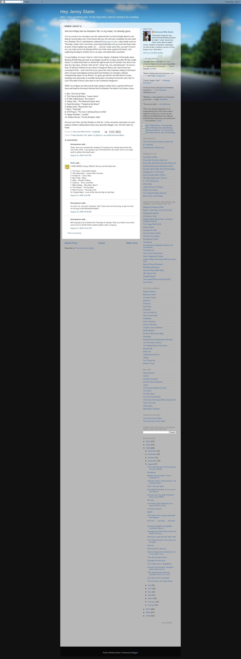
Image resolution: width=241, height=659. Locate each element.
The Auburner (148, 250)
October (151, 458)
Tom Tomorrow (149, 360)
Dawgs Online (148, 227)
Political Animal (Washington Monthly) (158, 340)
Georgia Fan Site (150, 230)
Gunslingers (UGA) (150, 239)
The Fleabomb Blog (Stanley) (154, 193)
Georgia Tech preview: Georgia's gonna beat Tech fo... (160, 568)
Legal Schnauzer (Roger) (153, 187)
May (150, 592)
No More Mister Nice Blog (153, 334)
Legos (145, 385)
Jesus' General (149, 321)
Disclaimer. (151, 472)
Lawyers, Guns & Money (153, 327)
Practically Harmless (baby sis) (155, 160)
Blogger (135, 653)
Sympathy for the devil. (156, 561)
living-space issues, (110, 42)
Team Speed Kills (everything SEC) (157, 279)
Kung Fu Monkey (150, 324)
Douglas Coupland (150, 379)
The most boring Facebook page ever (158, 142)
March (150, 598)
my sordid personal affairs (113, 135)
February (152, 602)
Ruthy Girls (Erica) (150, 190)
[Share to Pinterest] (119, 132)
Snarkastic (164, 99)
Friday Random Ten (79, 135)
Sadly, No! (147, 352)
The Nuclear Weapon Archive (154, 388)
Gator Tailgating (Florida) (153, 256)
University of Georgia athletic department (159, 400)
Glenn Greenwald (150, 315)
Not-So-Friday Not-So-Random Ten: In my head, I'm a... (161, 553)
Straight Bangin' (149, 276)
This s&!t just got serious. (157, 557)
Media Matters (149, 331)
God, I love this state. (155, 486)
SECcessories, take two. (157, 549)
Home (101, 243)
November (152, 454)
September (152, 461)
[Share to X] (115, 132)
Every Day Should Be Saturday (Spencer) (159, 163)
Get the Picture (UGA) (152, 233)
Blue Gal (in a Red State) (153, 196)
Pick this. (150, 500)
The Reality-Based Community (155, 346)
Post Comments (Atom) (85, 248)
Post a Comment (74, 233)
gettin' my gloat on (95, 135)
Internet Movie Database (153, 382)
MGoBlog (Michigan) (151, 267)
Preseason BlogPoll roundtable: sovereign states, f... (159, 527)
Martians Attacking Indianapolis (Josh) (158, 166)
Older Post (131, 243)
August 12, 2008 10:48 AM (81, 212)
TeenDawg (147, 242)
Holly (121, 88)
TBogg (145, 358)
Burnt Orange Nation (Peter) (154, 175)
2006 (148, 612)
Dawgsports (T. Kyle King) (153, 172)
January (151, 605)
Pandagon (147, 337)
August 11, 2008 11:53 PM (80, 155)
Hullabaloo (147, 318)
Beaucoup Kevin (149, 295)
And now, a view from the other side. (161, 537)
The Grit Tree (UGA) (151, 236)
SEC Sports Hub (149, 273)
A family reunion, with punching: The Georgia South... (161, 482)
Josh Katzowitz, (161, 90)
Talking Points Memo (151, 355)
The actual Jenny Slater (152, 418)
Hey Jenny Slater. (78, 11)
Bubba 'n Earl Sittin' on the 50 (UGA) (157, 210)
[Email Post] (105, 132)
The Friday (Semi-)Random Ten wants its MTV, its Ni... (160, 505)
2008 (148, 448)
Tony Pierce (148, 282)
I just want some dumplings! (158, 578)
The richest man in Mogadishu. (159, 564)
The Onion (147, 391)
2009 (148, 445)
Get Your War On (150, 312)
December (152, 451)
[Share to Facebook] (117, 132)
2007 (148, 609)
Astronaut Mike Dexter (163, 32)
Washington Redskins (151, 409)
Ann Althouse (165, 104)
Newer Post (71, 243)
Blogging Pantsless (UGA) (153, 207)
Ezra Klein (147, 307)
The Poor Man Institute (152, 343)
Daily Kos (146, 301)
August (151, 464)
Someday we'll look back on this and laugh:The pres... (161, 532)
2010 (148, 441)
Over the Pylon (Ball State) (153, 270)
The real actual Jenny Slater (154, 421)
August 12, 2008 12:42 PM (81, 228)
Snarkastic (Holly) (150, 157)
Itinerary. (150, 545)
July (150, 585)
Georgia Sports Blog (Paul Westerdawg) (159, 169)
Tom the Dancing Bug (151, 397)
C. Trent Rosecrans (151, 181)
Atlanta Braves (149, 373)
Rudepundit (147, 349)
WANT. (150, 512)
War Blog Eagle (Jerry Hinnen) (155, 178)
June (150, 588)
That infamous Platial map (153, 148)
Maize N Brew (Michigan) (153, 264)
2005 (148, 616)
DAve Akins (147, 184)
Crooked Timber (149, 298)
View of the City (149, 403)
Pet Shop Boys (149, 394)
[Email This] (110, 132)
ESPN (159, 121)
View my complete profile (153, 53)
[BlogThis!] (112, 132)
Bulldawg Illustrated (151, 213)
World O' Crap (148, 363)
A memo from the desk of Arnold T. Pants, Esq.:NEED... (161, 496)
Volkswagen (148, 406)
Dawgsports (160, 76)
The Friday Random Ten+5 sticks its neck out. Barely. (161, 468)
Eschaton (146, 304)
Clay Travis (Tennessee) (152, 253)
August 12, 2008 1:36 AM (80, 195)
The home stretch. (154, 509)
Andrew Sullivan (149, 292)
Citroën (146, 376)
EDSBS (153, 69)
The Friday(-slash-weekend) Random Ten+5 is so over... (159, 573)
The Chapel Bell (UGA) (152, 224)
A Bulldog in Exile (150, 216)
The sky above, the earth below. (160, 581)
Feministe (147, 310)
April (150, 595)
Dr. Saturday (148, 145)
